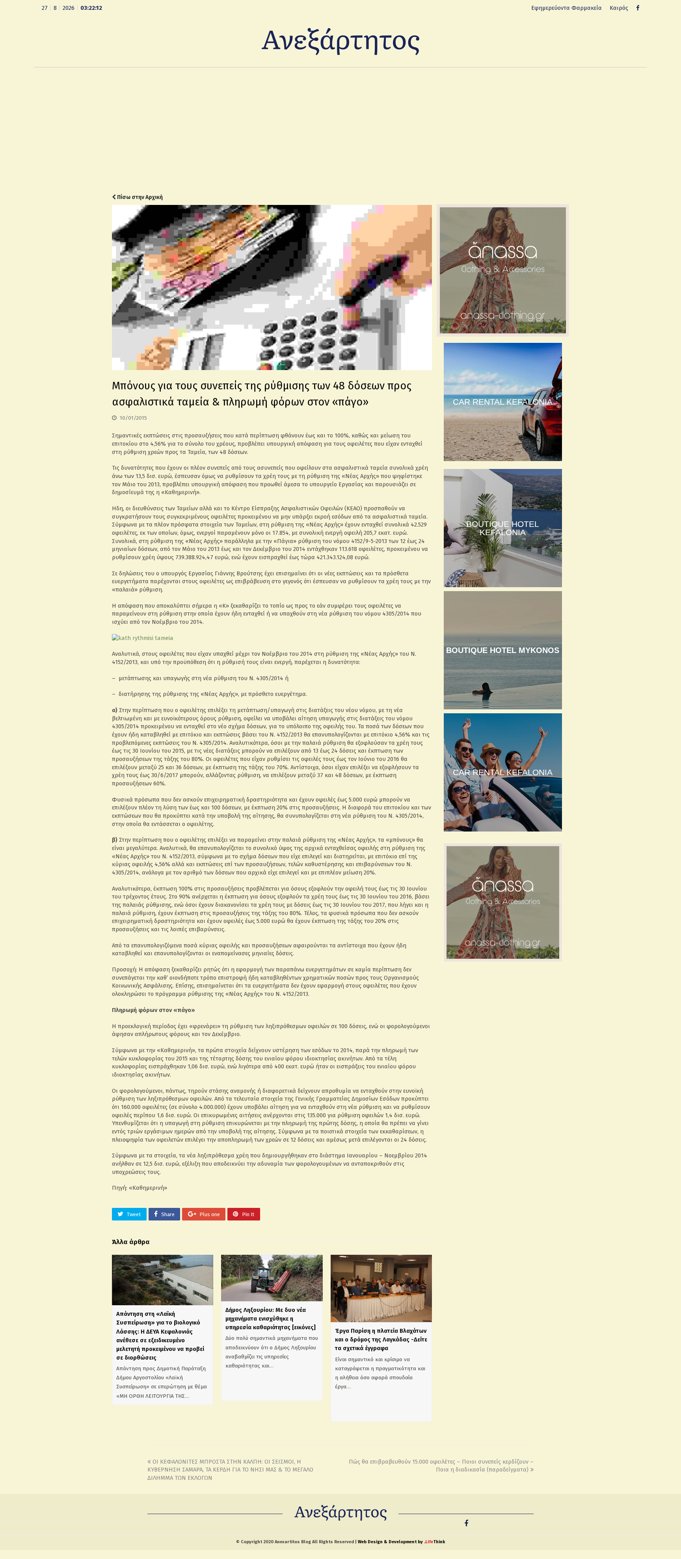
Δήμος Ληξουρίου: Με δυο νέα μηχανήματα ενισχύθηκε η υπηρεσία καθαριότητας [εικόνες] (270, 1318)
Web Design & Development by (401, 1541)
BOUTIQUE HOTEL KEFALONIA (502, 528)
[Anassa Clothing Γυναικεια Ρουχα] (503, 334)
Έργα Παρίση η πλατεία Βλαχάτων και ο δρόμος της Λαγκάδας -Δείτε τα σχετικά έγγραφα (381, 1339)
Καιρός (619, 7)
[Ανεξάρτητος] (340, 41)
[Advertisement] (340, 130)
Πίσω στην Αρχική (139, 197)
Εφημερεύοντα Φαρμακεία (566, 7)
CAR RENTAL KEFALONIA (503, 401)
